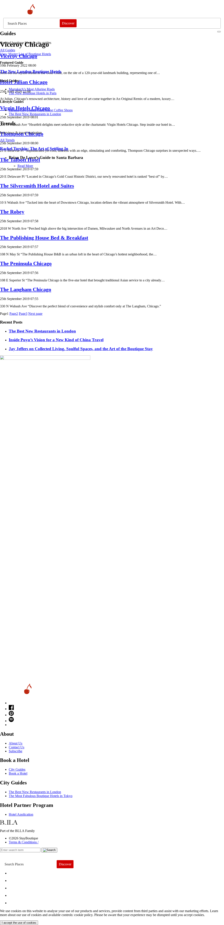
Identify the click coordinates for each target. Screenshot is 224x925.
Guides (18, 894)
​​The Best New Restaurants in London (35, 114)
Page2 (13, 313)
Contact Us (16, 747)
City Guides (17, 769)
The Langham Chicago (25, 289)
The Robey (12, 212)
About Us (15, 743)
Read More (25, 166)
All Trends (7, 140)
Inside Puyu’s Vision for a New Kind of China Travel (56, 340)
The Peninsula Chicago (26, 263)
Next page (35, 313)
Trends (18, 887)
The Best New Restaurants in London (35, 792)
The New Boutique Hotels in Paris (32, 93)
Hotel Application (21, 814)
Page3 (23, 313)
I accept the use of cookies (19, 922)
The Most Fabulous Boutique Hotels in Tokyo (40, 796)
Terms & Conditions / (23, 842)
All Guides (7, 50)
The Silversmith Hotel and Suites (37, 186)
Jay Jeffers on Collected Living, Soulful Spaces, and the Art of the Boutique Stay (81, 348)
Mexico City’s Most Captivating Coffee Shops (41, 110)
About (17, 879)
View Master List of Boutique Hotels (25, 54)
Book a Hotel (18, 773)
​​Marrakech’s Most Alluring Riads (32, 89)
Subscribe (15, 751)
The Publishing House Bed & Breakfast (44, 238)
